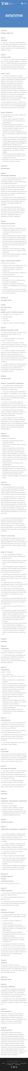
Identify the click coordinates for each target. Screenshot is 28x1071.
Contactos (17, 1064)
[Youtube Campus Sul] (16, 1067)
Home (3, 1063)
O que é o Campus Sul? (12, 1063)
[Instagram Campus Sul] (14, 1067)
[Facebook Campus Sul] (12, 1067)
